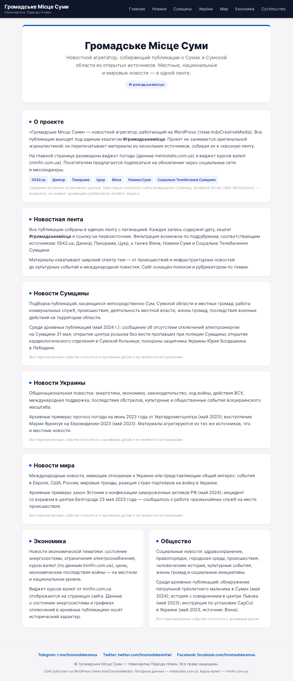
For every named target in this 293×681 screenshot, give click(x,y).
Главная (137, 9)
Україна (206, 9)
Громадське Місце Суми (37, 8)
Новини (159, 9)
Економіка (244, 9)
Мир (224, 9)
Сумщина (182, 9)
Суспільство (274, 9)
